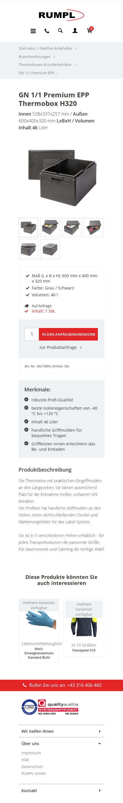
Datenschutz (32, 766)
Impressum (31, 752)
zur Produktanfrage (58, 347)
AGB (25, 759)
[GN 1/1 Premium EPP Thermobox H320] (61, 175)
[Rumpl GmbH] (61, 15)
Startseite (27, 48)
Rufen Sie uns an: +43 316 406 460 (65, 685)
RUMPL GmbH (33, 773)
